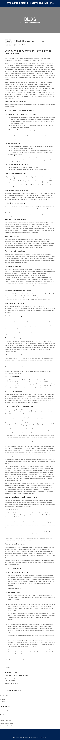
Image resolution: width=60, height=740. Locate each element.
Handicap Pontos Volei (11, 686)
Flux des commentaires (6, 723)
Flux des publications (5, 720)
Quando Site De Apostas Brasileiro (14, 678)
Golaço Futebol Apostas (11, 683)
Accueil (22, 22)
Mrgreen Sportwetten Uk (14, 588)
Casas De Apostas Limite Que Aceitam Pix (16, 675)
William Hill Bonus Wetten (11, 509)
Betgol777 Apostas (10, 680)
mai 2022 (2, 702)
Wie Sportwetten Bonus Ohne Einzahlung (16, 101)
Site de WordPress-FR (6, 726)
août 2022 (2, 699)
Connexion (3, 718)
